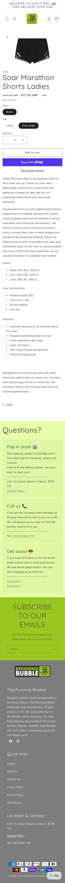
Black (9, 111)
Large (11, 126)
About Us (12, 771)
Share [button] (9, 404)
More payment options (32, 170)
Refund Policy (15, 794)
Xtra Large (28, 125)
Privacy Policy (15, 787)
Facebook (13, 581)
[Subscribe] (54, 649)
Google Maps (15, 490)
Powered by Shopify (47, 876)
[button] (7, 19)
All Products (14, 802)
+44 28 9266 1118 (23, 536)
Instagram (13, 585)
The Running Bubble (26, 876)
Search (11, 763)
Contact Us (13, 779)
